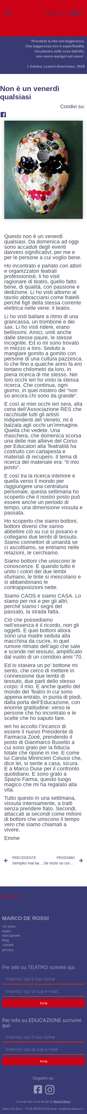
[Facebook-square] (73, 13)
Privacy (8, 950)
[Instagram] (79, 13)
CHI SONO (8, 926)
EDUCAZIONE (11, 936)
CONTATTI (8, 945)
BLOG (5, 940)
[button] (9, 13)
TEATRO (6, 931)
